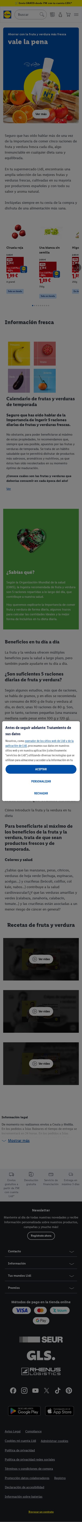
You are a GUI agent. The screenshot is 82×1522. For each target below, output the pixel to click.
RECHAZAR (41, 793)
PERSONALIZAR (41, 781)
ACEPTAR (41, 769)
